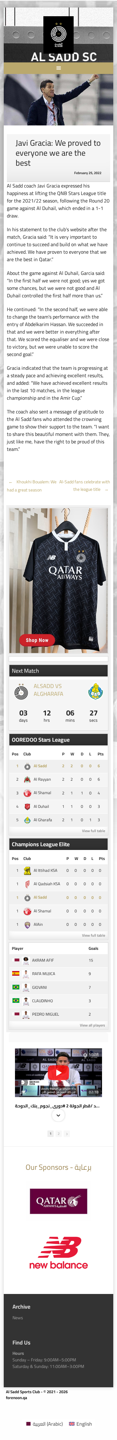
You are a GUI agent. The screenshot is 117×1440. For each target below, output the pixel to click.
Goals (93, 948)
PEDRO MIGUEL (45, 1014)
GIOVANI (39, 987)
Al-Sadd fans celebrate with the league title (84, 485)
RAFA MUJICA (43, 973)
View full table (93, 830)
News (17, 1318)
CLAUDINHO (42, 1000)
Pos (15, 754)
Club (27, 754)
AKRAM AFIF (43, 960)
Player (17, 948)
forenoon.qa (16, 1397)
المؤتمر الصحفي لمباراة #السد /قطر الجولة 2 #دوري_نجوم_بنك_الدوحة (58, 1106)
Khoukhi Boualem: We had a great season (31, 486)
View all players (92, 1025)
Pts (101, 754)
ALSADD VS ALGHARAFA (48, 690)
